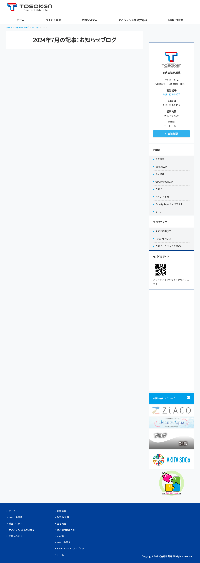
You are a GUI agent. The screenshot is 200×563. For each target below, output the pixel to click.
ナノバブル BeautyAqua (132, 20)
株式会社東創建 (164, 556)
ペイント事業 (53, 20)
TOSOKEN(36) (163, 238)
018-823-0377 (171, 94)
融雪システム (90, 20)
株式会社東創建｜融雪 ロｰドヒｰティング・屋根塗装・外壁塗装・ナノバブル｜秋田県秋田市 (31, 8)
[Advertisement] (171, 341)
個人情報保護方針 (164, 181)
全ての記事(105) (163, 231)
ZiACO (158, 189)
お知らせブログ (22, 27)
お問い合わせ (175, 20)
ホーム (20, 20)
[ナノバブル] (171, 425)
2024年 (35, 27)
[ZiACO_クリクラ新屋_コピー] (171, 413)
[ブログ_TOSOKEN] (171, 447)
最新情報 (160, 159)
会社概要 (173, 133)
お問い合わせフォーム (164, 398)
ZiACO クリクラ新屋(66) (168, 246)
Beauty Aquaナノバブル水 (169, 204)
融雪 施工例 (161, 166)
